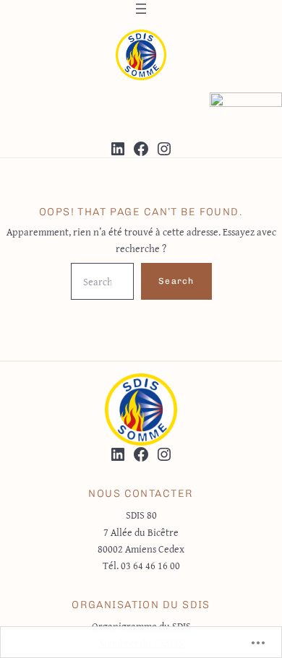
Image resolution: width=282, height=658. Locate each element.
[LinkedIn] (118, 148)
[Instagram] (164, 148)
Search (176, 281)
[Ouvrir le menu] (141, 8)
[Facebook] (141, 148)
